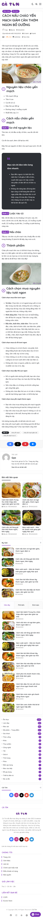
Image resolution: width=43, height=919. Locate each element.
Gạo (6, 30)
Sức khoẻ (6, 733)
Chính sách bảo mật (10, 868)
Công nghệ (7, 747)
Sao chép (26, 37)
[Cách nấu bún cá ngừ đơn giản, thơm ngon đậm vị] (31, 490)
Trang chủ (6, 857)
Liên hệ (5, 864)
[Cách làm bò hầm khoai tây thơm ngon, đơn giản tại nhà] (8, 582)
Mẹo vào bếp (7, 768)
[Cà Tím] (10, 4)
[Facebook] (10, 444)
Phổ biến (21, 605)
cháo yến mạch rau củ (10, 435)
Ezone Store (7, 901)
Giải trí (5, 754)
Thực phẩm (7, 744)
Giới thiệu (6, 860)
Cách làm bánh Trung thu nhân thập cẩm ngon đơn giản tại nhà (10, 502)
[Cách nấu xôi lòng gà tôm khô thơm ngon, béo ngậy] (11, 517)
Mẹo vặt (6, 726)
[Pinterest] (25, 444)
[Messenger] (32, 444)
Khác (5, 740)
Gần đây (7, 605)
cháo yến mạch (15, 432)
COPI (5, 897)
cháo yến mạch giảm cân (30, 432)
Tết (4, 751)
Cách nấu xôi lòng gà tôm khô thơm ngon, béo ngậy (10, 529)
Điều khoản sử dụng (10, 871)
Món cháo (7, 11)
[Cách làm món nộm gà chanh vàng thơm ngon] (8, 697)
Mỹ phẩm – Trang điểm (11, 730)
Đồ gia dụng (7, 772)
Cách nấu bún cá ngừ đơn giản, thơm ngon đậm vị (30, 502)
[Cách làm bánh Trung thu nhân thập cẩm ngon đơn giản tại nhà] (11, 490)
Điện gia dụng (8, 765)
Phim (5, 761)
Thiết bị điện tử (8, 775)
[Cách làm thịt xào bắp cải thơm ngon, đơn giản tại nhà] (8, 593)
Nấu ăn (12, 30)
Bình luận (35, 605)
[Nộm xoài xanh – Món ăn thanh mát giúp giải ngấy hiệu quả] (31, 517)
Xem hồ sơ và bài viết (19, 467)
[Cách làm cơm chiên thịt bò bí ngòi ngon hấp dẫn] (8, 707)
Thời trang (6, 758)
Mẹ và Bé (6, 779)
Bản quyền (7, 875)
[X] (17, 444)
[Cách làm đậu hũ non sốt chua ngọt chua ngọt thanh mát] (8, 687)
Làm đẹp (6, 723)
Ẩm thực (15, 11)
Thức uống (7, 737)
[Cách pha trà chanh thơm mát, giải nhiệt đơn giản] (8, 677)
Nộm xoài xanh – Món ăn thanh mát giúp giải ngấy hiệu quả (31, 529)
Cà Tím (34, 909)
